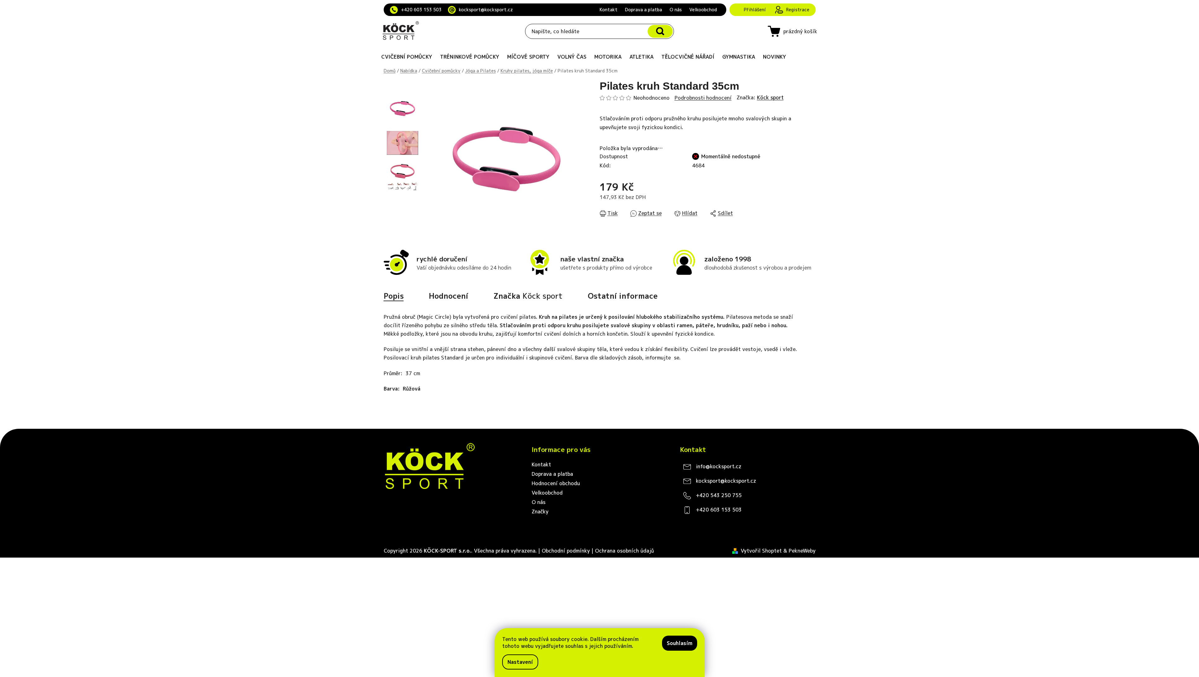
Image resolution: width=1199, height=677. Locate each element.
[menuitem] (406, 56)
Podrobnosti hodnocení (703, 97)
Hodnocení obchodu (556, 483)
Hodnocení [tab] (448, 296)
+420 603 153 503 (421, 10)
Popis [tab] (394, 296)
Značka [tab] (528, 296)
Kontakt (609, 10)
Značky (540, 511)
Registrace (797, 10)
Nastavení (520, 662)
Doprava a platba (643, 10)
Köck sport (770, 97)
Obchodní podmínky (566, 550)
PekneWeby (802, 550)
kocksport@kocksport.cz (486, 10)
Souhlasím (679, 643)
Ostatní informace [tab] (623, 296)
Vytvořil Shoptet (761, 550)
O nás (676, 10)
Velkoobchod (703, 10)
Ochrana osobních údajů (624, 550)
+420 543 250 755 (719, 495)
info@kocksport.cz (718, 466)
